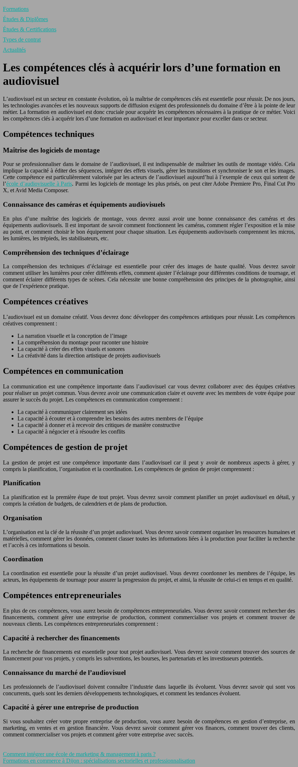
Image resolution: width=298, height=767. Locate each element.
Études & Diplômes (25, 19)
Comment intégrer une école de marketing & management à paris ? (79, 754)
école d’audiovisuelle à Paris (39, 184)
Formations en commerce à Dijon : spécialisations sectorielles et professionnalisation (99, 761)
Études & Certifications (29, 29)
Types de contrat (22, 39)
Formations (16, 9)
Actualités (14, 50)
